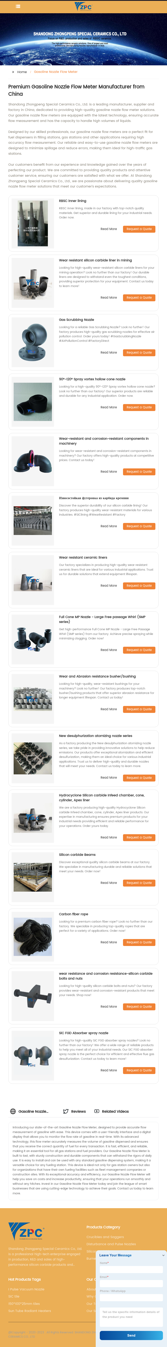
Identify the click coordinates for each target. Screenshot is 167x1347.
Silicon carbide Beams (77, 854)
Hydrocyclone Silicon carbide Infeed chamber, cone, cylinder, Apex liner (101, 798)
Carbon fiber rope (73, 914)
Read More (109, 229)
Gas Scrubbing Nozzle (76, 319)
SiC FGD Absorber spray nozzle (83, 1033)
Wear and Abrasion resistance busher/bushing (97, 676)
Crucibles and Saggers (105, 1237)
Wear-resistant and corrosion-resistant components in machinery (104, 441)
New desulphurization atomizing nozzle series (95, 736)
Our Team (95, 1303)
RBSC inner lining (72, 201)
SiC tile (13, 1296)
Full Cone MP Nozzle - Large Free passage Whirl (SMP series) (102, 619)
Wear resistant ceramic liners (83, 557)
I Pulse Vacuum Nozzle (26, 1289)
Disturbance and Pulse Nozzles (111, 1244)
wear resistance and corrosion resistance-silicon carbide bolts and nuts (106, 976)
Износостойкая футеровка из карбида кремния (94, 498)
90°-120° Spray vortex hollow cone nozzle (92, 379)
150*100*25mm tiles (24, 1303)
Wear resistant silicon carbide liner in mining (95, 260)
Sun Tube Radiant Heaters (29, 1311)
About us (94, 1289)
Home (22, 72)
